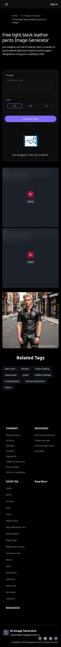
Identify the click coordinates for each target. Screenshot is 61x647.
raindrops (11, 592)
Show (30, 201)
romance (10, 598)
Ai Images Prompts (30, 15)
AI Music (10, 440)
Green (9, 488)
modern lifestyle (43, 375)
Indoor (8, 387)
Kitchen (25, 368)
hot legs (10, 501)
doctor (9, 559)
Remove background (45, 435)
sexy (8, 507)
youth (26, 375)
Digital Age (11, 540)
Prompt (9, 75)
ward (8, 566)
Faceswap (39, 451)
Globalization (12, 533)
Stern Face (10, 368)
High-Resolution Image (16, 527)
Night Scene (12, 520)
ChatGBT (10, 451)
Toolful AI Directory (15, 461)
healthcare (11, 572)
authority (10, 579)
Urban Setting (42, 368)
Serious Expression (35, 381)
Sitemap (10, 445)
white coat (11, 585)
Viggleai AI (11, 456)
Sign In (53, 4)
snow (8, 514)
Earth (8, 494)
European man (13, 553)
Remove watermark (44, 445)
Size (8, 99)
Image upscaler (42, 440)
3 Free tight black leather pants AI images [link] (29, 21)
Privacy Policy (12, 467)
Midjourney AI (13, 435)
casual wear (11, 375)
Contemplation (12, 381)
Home (15, 15)
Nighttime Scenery (15, 546)
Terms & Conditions (15, 472)
